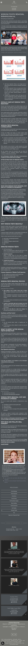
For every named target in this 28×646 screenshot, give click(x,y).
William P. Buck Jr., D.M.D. (14, 549)
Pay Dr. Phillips (10, 641)
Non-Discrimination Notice (17, 643)
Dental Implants (14, 493)
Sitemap (19, 641)
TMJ (14, 513)
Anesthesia (14, 496)
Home (2, 639)
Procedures (14, 487)
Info (24, 640)
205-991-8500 (14, 612)
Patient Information (8, 639)
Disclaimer (15, 641)
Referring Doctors (14, 640)
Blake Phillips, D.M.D (14, 567)
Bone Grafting (14, 503)
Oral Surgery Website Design (9, 643)
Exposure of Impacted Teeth (14, 515)
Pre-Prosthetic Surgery (14, 501)
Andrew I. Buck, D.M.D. (14, 585)
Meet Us (19, 639)
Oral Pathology (14, 491)
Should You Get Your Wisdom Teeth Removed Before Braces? (15, 481)
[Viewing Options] (2, 643)
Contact (20, 640)
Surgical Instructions (5, 640)
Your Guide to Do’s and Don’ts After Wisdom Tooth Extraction (15, 478)
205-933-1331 (9, 471)
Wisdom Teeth (14, 510)
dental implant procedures (17, 468)
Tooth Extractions (14, 505)
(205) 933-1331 (23, 156)
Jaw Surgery (14, 508)
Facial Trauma (14, 498)
